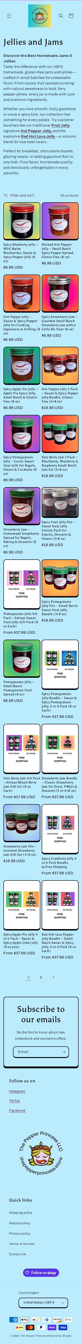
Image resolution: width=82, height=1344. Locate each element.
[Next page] (53, 977)
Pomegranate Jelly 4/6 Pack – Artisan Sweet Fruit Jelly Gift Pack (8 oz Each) (20, 620)
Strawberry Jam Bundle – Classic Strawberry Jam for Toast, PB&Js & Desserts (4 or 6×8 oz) (59, 784)
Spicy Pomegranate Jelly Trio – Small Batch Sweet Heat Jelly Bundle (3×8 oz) (59, 608)
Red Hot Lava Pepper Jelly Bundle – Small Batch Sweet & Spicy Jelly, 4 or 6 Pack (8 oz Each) (59, 942)
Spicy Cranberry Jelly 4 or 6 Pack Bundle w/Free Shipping (59, 862)
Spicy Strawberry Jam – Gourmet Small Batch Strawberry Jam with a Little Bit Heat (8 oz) (59, 323)
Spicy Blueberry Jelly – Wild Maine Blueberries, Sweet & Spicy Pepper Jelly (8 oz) (20, 252)
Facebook (17, 1110)
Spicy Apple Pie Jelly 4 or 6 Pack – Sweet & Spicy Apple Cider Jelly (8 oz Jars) (20, 940)
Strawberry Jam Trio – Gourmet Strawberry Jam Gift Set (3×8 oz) (20, 850)
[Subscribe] (64, 1052)
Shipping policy (21, 1212)
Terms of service (22, 1244)
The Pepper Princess (33, 1335)
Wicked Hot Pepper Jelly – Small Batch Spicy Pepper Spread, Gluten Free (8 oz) (58, 250)
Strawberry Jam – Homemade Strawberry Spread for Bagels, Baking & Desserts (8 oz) (21, 537)
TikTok (14, 1101)
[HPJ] (52, 131)
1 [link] (29, 977)
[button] (9, 16)
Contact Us (17, 1254)
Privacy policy (19, 1233)
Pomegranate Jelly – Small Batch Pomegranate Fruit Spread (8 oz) (18, 688)
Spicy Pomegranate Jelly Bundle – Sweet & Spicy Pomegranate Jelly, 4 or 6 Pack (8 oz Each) (59, 702)
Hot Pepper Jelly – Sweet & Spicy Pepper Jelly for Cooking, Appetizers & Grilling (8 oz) (21, 325)
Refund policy (19, 1223)
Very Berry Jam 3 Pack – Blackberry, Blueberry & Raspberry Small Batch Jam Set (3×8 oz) (60, 463)
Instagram (17, 1091)
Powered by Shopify (59, 1335)
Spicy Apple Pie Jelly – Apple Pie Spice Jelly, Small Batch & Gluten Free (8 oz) (20, 395)
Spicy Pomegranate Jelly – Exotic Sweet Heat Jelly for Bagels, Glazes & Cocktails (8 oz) (20, 465)
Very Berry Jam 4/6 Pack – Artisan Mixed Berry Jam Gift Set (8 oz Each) (21, 784)
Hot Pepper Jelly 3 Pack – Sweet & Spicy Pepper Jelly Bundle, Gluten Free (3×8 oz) (60, 395)
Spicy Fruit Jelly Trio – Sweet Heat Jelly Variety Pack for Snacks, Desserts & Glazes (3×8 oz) (58, 530)
